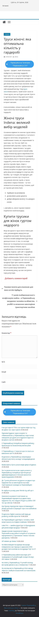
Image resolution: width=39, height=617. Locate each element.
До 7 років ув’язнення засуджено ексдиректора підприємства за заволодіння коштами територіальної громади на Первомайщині (18, 482)
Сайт (4, 382)
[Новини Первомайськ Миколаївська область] (4, 22)
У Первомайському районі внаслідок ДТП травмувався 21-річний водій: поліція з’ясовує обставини (18, 557)
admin (16, 57)
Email (4, 372)
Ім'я (3, 362)
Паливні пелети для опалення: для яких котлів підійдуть (18, 288)
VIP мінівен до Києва (9, 541)
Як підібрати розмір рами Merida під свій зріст (18, 491)
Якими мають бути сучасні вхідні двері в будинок (19, 465)
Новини (7, 34)
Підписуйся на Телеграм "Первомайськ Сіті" (20, 64)
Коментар (6, 333)
